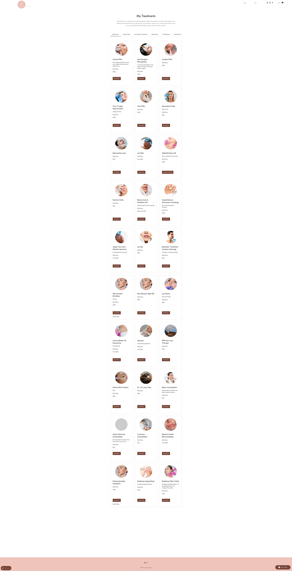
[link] (115, 34)
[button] (117, 78)
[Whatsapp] (267, 2)
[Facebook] (272, 2)
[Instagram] (270, 2)
